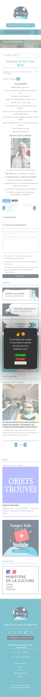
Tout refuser (20, 359)
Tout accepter (20, 355)
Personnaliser (20, 363)
